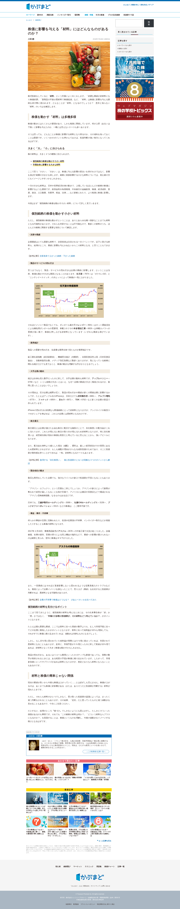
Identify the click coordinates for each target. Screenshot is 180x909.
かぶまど (29, 20)
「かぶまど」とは (76, 886)
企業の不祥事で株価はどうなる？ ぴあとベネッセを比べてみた (68, 600)
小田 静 (31, 39)
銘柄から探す (123, 48)
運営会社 (86, 886)
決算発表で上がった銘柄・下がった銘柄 (57, 256)
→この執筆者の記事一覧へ (95, 751)
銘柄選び (38, 20)
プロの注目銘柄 (114, 15)
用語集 (99, 866)
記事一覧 (121, 866)
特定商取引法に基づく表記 (105, 904)
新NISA (40, 15)
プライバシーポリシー (88, 904)
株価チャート (109, 866)
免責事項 (69, 904)
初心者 (58, 866)
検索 (149, 23)
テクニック (89, 866)
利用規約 (76, 904)
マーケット (77, 866)
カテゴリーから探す (125, 52)
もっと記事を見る (105, 841)
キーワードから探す (125, 45)
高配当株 (50, 15)
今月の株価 (100, 15)
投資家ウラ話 (129, 15)
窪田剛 (77, 15)
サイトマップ (95, 886)
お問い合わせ (105, 886)
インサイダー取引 (64, 15)
